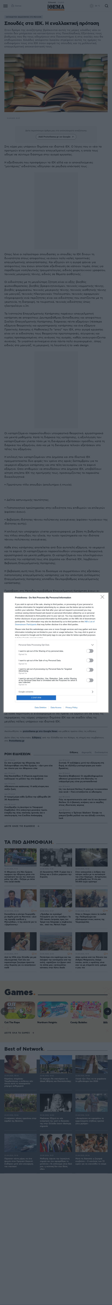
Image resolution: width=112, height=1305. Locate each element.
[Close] (103, 597)
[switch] (89, 651)
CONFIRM (36, 698)
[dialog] (56, 652)
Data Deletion (40, 707)
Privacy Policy (71, 707)
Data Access (56, 707)
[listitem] (56, 644)
